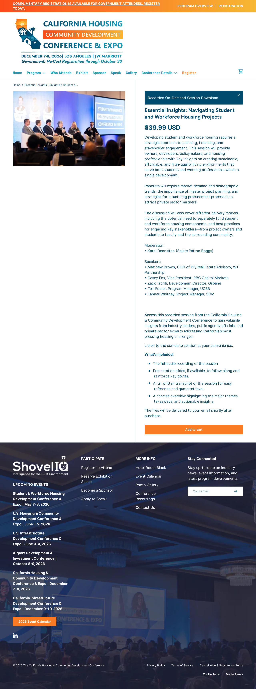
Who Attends (61, 72)
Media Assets (234, 674)
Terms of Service (182, 665)
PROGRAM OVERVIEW (195, 6)
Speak (116, 72)
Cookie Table (211, 674)
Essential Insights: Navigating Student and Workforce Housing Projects (52, 85)
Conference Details (157, 72)
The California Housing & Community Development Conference (64, 665)
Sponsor (99, 72)
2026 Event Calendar (34, 622)
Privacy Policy (156, 665)
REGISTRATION (231, 6)
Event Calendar (149, 476)
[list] (70, 130)
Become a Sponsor (97, 490)
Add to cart (193, 430)
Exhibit (82, 72)
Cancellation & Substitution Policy (221, 665)
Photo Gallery (147, 485)
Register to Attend (96, 468)
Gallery (131, 72)
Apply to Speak (94, 499)
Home (17, 72)
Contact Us (145, 507)
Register (189, 72)
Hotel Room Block (151, 468)
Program (34, 72)
